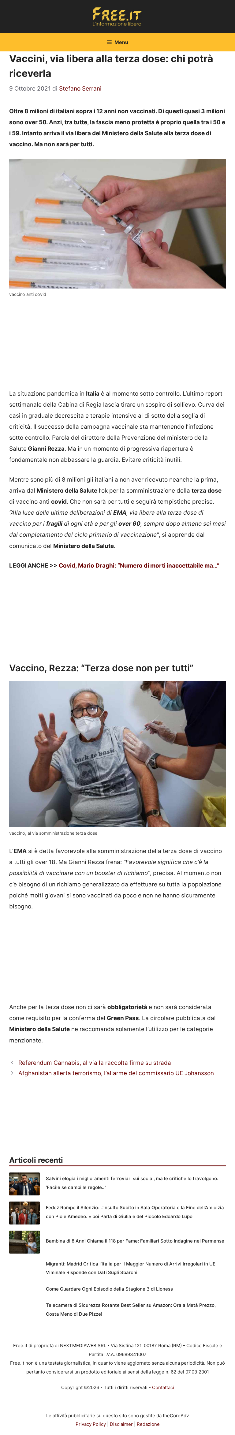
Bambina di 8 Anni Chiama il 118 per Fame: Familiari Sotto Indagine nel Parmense (135, 1241)
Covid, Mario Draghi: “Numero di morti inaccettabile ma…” (139, 565)
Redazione (148, 1424)
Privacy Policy (91, 1424)
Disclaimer (121, 1424)
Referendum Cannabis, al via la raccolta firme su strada (94, 1062)
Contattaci (163, 1387)
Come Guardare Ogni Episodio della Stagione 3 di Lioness (109, 1289)
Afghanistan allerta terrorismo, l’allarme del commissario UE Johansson (116, 1073)
